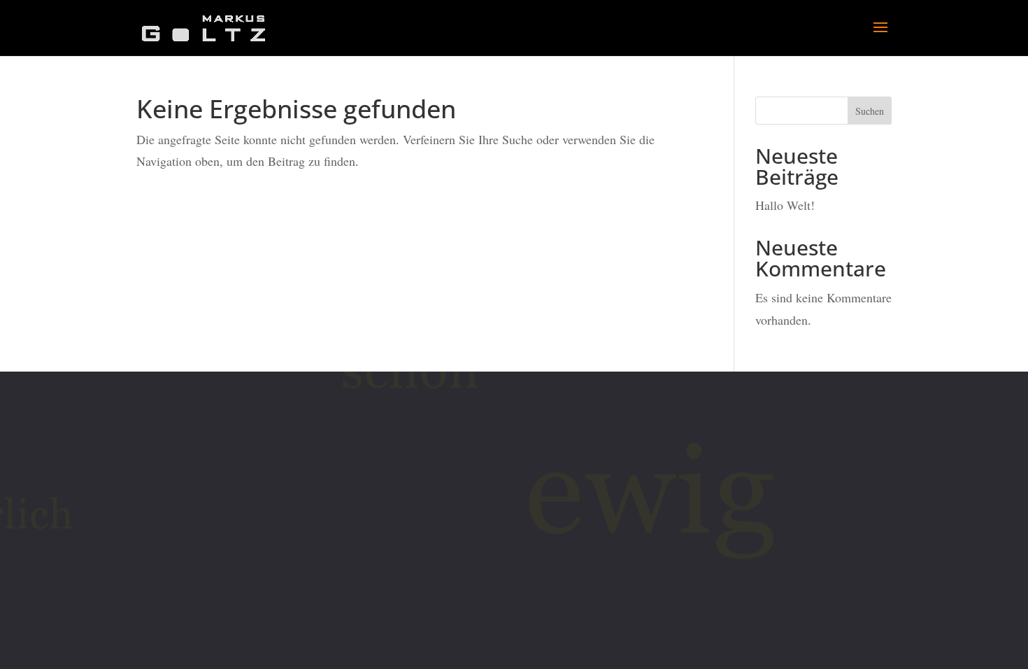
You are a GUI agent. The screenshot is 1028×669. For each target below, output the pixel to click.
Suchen (869, 111)
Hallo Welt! (785, 205)
